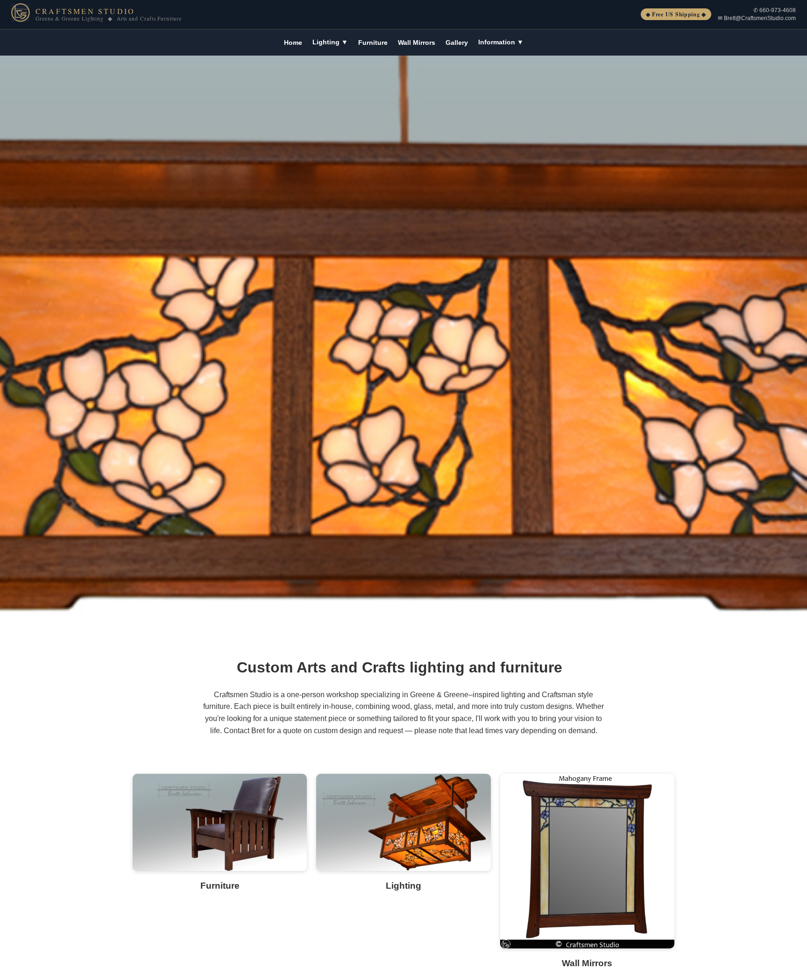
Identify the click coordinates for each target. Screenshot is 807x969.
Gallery (457, 42)
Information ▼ (501, 42)
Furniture (373, 42)
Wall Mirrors (416, 42)
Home (293, 42)
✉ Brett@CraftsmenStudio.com (757, 18)
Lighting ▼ (330, 42)
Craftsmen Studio (85, 11)
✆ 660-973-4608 (774, 10)
